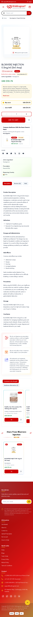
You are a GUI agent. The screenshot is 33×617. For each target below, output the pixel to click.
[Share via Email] (7, 153)
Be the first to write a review (8, 74)
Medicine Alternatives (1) (11, 385)
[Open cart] (30, 7)
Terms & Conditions (6, 565)
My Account (4, 537)
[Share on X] (15, 153)
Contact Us (4, 531)
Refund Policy (5, 562)
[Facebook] (2, 596)
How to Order (5, 540)
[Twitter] (7, 596)
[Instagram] (11, 596)
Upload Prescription (6, 534)
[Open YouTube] (23, 153)
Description (7, 183)
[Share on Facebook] (3, 153)
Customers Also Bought (10, 381)
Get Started (4, 524)
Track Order (4, 556)
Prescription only (8, 71)
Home (5, 18)
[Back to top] (27, 602)
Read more (6, 96)
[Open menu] (3, 7)
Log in (30, 1)
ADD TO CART (13, 120)
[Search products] (29, 13)
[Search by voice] (3, 13)
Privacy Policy (5, 559)
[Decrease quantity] (6, 114)
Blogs (2, 553)
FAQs (2, 550)
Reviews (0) (17, 183)
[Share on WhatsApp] (11, 153)
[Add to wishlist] (29, 120)
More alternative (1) (22, 74)
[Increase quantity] (26, 114)
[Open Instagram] (19, 153)
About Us (3, 527)
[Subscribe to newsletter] (29, 502)
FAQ (25, 183)
